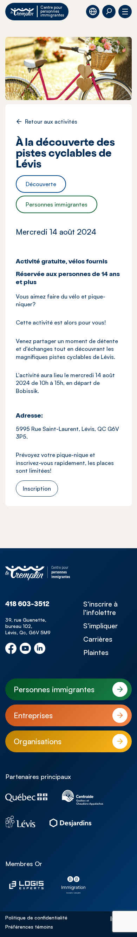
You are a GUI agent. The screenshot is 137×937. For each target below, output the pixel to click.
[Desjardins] (71, 822)
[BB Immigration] (73, 885)
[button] (109, 11)
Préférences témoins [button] (29, 927)
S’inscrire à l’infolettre (100, 608)
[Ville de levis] (20, 822)
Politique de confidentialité (36, 917)
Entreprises (33, 715)
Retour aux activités (51, 121)
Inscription (37, 488)
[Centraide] (82, 797)
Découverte (41, 184)
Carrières (97, 639)
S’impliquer (100, 626)
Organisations (37, 741)
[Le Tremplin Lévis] (37, 573)
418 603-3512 (27, 604)
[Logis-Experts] (26, 885)
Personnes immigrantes (56, 204)
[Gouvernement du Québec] (26, 797)
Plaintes (96, 652)
